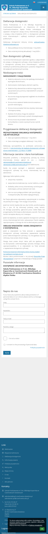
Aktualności (9, 482)
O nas (7, 475)
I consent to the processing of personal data (21, 345)
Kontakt (7, 478)
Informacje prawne (11, 460)
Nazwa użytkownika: (9, 533)
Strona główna (9, 13)
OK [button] (42, 529)
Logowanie (42, 2)
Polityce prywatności (35, 525)
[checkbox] (5, 338)
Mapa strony (9, 471)
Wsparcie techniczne (12, 453)
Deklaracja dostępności (27, 13)
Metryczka (8, 467)
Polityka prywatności (37, 348)
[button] (34, 2)
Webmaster (9, 449)
